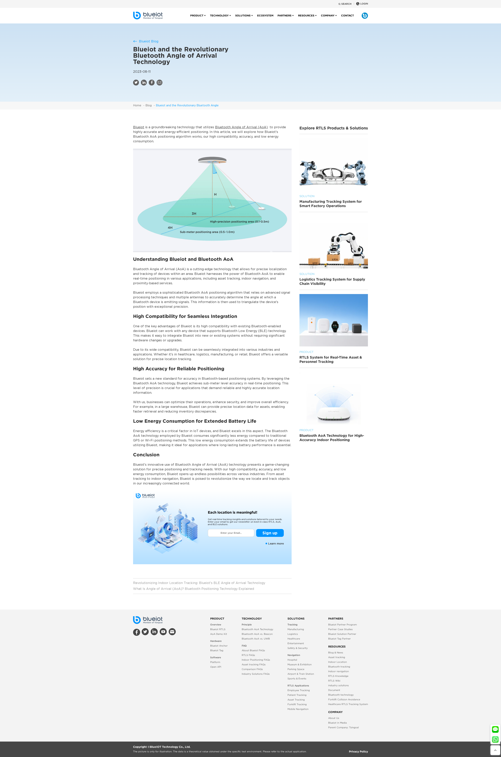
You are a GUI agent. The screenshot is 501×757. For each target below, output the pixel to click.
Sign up (270, 533)
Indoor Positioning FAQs (256, 659)
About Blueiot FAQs (253, 650)
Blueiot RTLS (217, 629)
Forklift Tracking (297, 704)
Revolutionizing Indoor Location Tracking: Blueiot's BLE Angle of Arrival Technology (199, 583)
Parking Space (295, 669)
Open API (215, 667)
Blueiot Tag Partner (339, 638)
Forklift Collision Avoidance (344, 699)
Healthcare (293, 638)
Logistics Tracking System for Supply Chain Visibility (332, 279)
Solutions (242, 15)
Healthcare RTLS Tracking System (348, 704)
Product (196, 15)
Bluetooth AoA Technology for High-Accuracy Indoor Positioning (331, 435)
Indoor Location (337, 662)
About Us (333, 718)
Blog (148, 105)
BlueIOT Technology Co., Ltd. (170, 746)
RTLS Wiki (334, 680)
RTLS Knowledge (338, 676)
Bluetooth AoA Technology (257, 629)
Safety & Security (297, 648)
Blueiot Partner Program (342, 624)
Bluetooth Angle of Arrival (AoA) (241, 127)
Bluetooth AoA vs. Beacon (257, 634)
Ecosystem (265, 15)
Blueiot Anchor (219, 645)
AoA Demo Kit (218, 634)
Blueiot (138, 127)
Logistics (292, 634)
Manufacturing (295, 629)
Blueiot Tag (216, 650)
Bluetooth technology (341, 694)
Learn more (276, 543)
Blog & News (335, 652)
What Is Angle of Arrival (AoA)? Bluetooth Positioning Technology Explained (193, 588)
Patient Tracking (296, 695)
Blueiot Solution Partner (342, 634)
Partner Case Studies (340, 629)
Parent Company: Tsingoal (343, 727)
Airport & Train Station (300, 674)
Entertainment (295, 643)
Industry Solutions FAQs (256, 674)
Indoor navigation (338, 671)
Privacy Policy (358, 751)
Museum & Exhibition (299, 664)
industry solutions (338, 685)
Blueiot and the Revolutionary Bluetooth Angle (187, 105)
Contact (347, 15)
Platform (215, 662)
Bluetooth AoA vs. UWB (256, 638)
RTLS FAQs (248, 655)
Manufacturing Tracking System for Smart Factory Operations (330, 201)
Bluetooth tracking (339, 666)
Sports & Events (296, 678)
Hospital (292, 659)
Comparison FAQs (252, 669)
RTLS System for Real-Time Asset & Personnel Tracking (330, 357)
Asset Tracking (296, 699)
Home (137, 105)
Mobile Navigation (297, 709)
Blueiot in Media (337, 722)
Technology (219, 15)
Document (334, 690)
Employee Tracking (298, 690)
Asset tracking (336, 657)
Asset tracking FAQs (254, 664)
